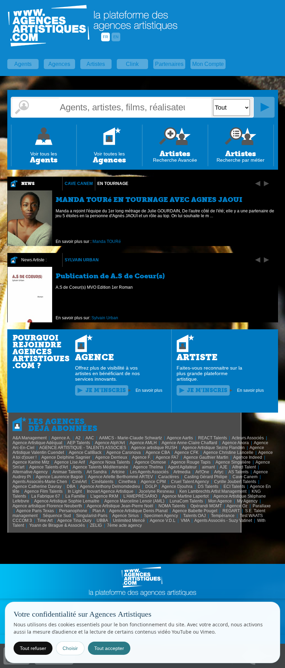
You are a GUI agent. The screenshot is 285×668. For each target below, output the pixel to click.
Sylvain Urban (82, 259)
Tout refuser (33, 648)
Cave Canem (79, 183)
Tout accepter (109, 648)
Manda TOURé (106, 241)
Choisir (70, 648)
